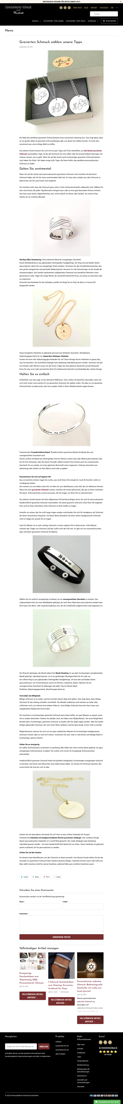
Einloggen (104, 7)
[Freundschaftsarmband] (61, 447)
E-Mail (65, 902)
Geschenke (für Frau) (75, 21)
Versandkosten (82, 1061)
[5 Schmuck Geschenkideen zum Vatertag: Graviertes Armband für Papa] (61, 965)
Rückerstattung (83, 1065)
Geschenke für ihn (62, 1046)
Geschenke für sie (62, 1050)
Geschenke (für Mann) (54, 21)
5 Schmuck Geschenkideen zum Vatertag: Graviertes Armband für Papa (61, 985)
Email (58, 877)
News (9, 30)
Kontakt (94, 7)
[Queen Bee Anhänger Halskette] (61, 348)
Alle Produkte (60, 1054)
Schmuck (92, 21)
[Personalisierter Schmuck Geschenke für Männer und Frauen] (18, 11)
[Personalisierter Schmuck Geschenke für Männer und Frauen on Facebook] (61, 7)
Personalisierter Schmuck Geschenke (24, 1095)
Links (79, 1057)
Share (37, 877)
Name (22, 902)
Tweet (26, 877)
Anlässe (58, 1042)
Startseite (80, 1087)
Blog (86, 7)
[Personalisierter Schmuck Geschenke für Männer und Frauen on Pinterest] (65, 7)
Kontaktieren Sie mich (108, 1102)
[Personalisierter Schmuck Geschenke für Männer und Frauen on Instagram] (69, 7)
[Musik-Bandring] (61, 668)
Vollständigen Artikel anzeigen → (32, 996)
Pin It (47, 877)
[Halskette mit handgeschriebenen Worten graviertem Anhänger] (61, 829)
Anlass (35, 21)
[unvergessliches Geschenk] (61, 594)
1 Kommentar (64, 992)
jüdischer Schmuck (84, 1001)
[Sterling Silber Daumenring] (61, 227)
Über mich (77, 7)
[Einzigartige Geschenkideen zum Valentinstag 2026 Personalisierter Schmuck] (32, 961)
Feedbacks (81, 1053)
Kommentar (24, 914)
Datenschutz (82, 1076)
